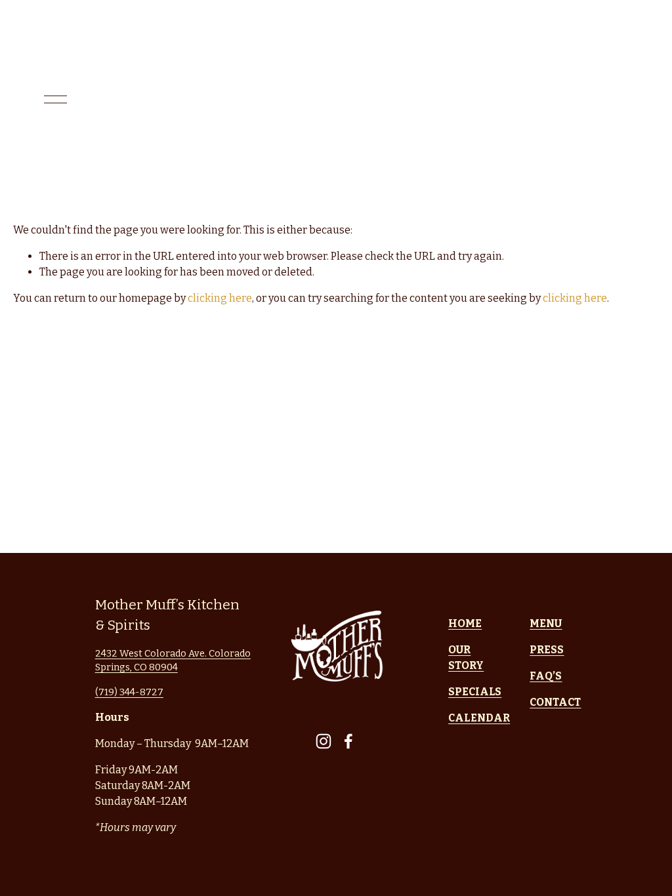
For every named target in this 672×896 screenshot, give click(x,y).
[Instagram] (323, 741)
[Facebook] (348, 741)
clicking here (220, 298)
